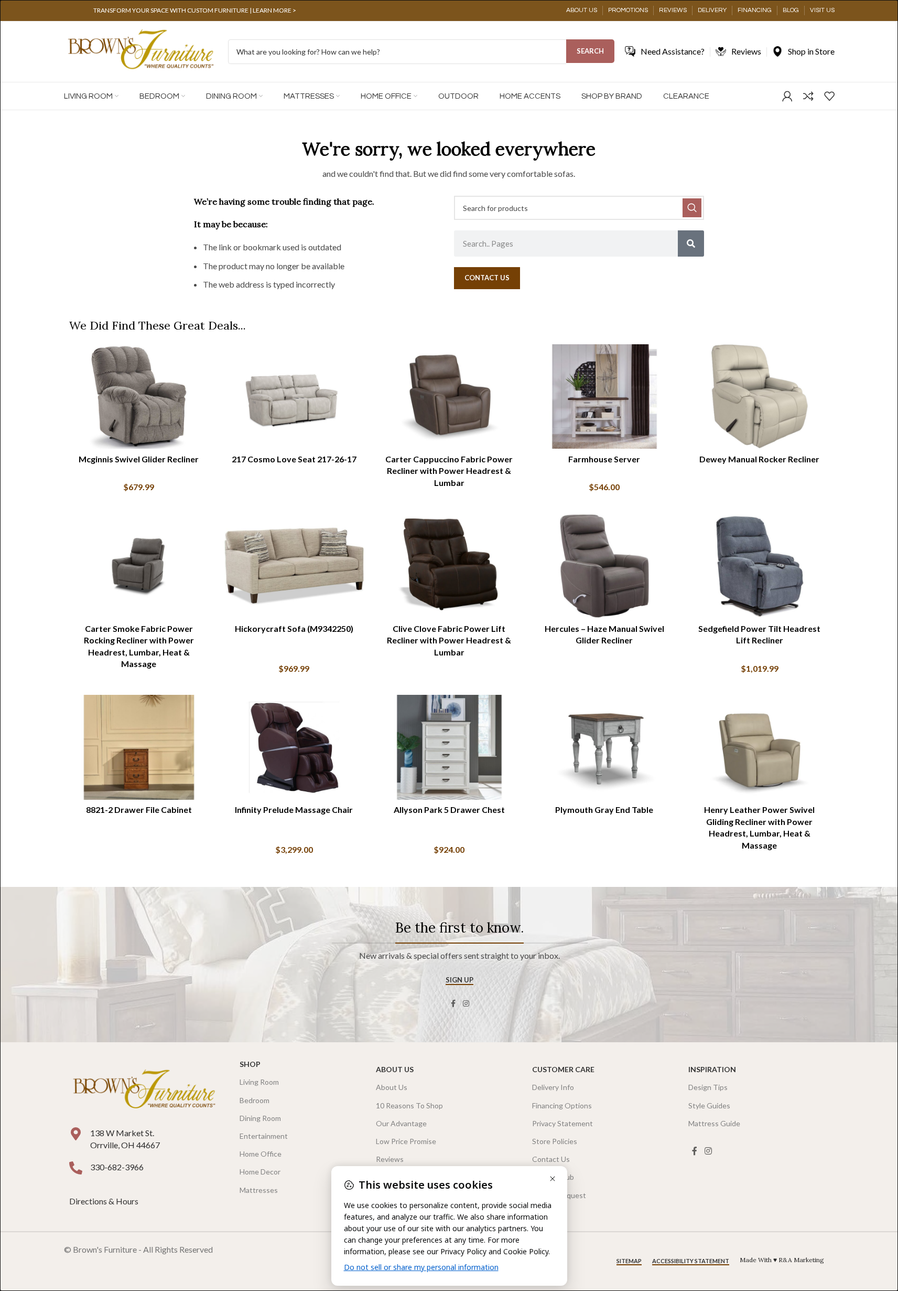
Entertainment (264, 1135)
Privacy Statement (562, 1123)
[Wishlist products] (829, 96)
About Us (395, 1069)
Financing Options (562, 1105)
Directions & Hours (104, 1201)
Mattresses (259, 1190)
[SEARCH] (692, 207)
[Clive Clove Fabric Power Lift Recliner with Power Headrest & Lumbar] (449, 566)
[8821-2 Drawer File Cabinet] (139, 747)
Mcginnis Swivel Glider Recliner (139, 459)
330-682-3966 (117, 1167)
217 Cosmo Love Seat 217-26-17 (294, 459)
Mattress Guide (714, 1123)
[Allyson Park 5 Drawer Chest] (449, 747)
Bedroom (254, 1100)
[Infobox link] (195, 10)
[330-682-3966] (75, 1167)
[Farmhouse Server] (604, 396)
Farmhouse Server (604, 459)
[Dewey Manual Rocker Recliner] (759, 396)
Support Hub (553, 1176)
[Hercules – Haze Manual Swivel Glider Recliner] (604, 566)
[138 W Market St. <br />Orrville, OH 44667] (75, 1133)
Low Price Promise (406, 1141)
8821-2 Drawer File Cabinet (139, 809)
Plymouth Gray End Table (604, 809)
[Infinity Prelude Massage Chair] (294, 747)
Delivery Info (553, 1087)
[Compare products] (808, 96)
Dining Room (260, 1118)
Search (590, 51)
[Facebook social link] (453, 1004)
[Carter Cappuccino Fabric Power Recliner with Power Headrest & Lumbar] (449, 396)
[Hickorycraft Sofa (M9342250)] (294, 566)
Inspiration (712, 1069)
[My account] (787, 96)
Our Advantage (401, 1123)
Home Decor (260, 1171)
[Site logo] (141, 51)
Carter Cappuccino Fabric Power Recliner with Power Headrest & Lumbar (449, 471)
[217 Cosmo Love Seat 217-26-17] (294, 396)
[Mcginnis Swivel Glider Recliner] (139, 396)
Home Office (261, 1153)
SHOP (250, 1064)
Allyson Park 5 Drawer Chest (449, 809)
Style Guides (709, 1105)
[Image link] (144, 1090)
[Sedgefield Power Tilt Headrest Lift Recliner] (759, 566)
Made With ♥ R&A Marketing (782, 1260)
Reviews (390, 1159)
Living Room (259, 1081)
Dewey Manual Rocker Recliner (759, 459)
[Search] (691, 243)
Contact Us (551, 1159)
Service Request (559, 1195)
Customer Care (563, 1069)
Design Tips (708, 1087)
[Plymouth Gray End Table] (604, 747)
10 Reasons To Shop (409, 1105)
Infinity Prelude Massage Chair (294, 809)
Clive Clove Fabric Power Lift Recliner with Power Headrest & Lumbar (449, 640)
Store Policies (554, 1141)
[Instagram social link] (466, 1004)
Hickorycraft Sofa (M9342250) (294, 628)
